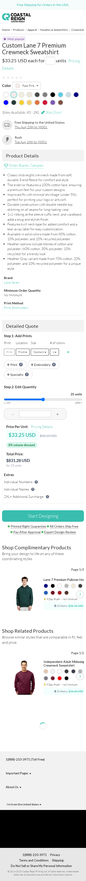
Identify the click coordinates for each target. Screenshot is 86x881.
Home (6, 29)
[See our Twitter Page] (29, 825)
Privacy (55, 855)
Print (7, 308)
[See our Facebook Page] (31, 818)
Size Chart (53, 112)
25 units (76, 394)
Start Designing (43, 516)
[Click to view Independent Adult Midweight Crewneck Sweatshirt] (24, 677)
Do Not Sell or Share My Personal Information (41, 866)
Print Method (13, 303)
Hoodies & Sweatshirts (54, 29)
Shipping (58, 860)
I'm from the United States (23, 804)
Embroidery (20, 308)
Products (18, 29)
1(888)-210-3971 (34, 855)
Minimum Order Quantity (22, 290)
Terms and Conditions (34, 860)
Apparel (32, 29)
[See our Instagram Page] (31, 839)
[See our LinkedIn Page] (30, 832)
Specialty (17, 374)
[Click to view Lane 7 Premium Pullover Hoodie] (24, 593)
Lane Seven (11, 282)
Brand (8, 278)
